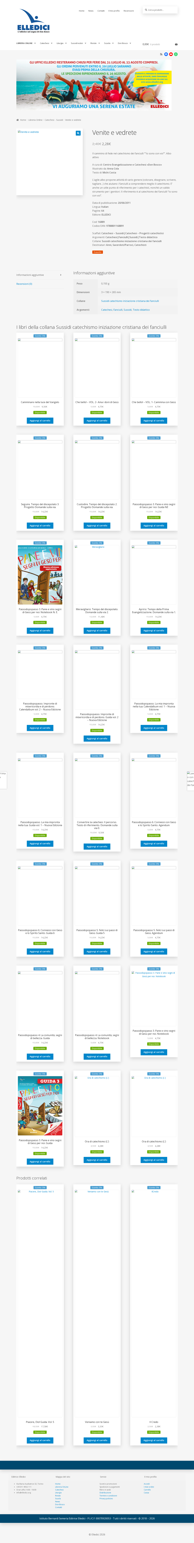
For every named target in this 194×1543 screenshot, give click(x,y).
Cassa (146, 1492)
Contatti (101, 10)
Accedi (147, 1484)
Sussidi (128, 309)
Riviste (93, 43)
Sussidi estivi (77, 43)
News (91, 10)
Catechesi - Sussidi (54, 119)
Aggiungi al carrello (40, 420)
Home (81, 10)
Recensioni (129, 10)
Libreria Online (35, 119)
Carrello (147, 1489)
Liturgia (60, 43)
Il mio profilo (114, 10)
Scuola (107, 43)
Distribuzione (105, 1492)
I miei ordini (149, 1487)
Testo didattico (141, 309)
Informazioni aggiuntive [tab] (30, 275)
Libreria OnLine (61, 1487)
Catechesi (44, 43)
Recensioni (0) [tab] (24, 284)
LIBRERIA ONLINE (24, 43)
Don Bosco (123, 43)
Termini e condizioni (108, 1495)
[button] (78, 133)
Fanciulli (117, 309)
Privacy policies (106, 1498)
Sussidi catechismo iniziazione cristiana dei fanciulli (130, 301)
